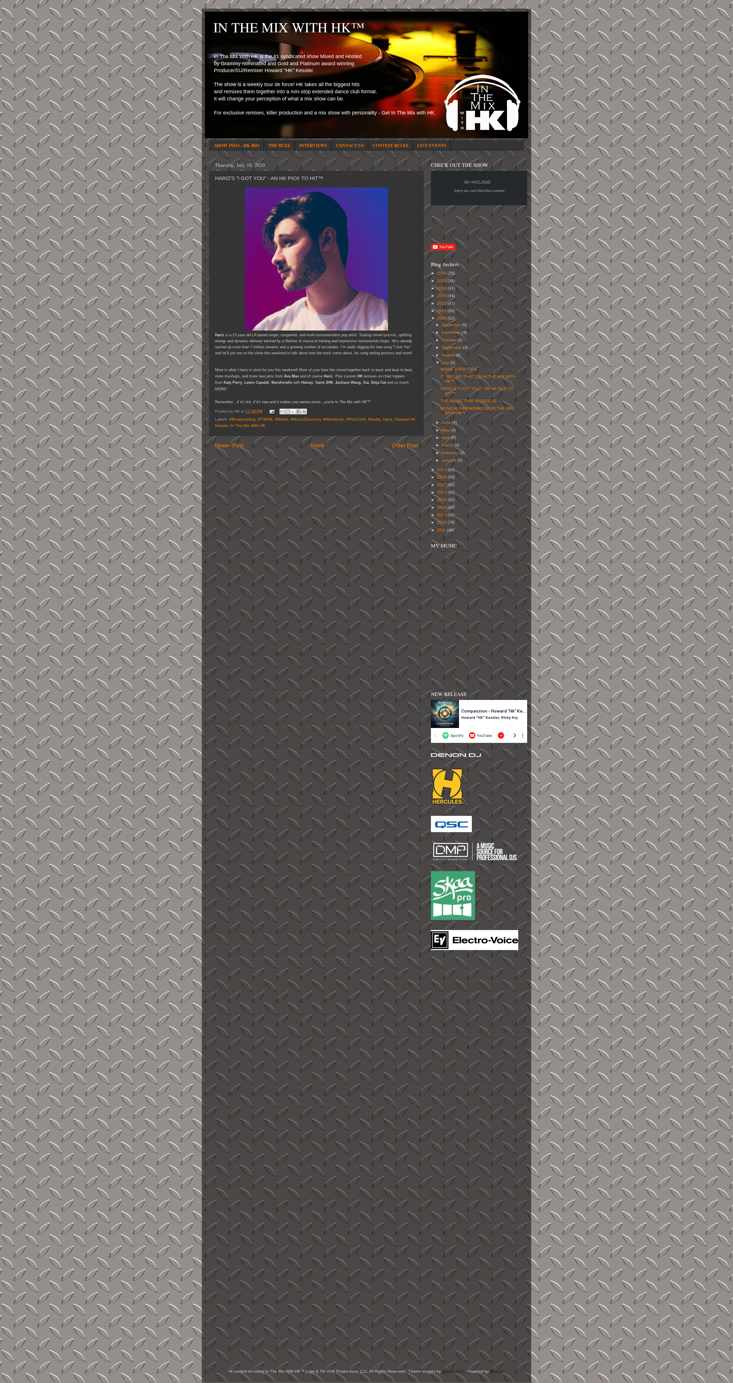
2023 (442, 296)
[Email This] (282, 411)
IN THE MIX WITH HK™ (288, 27)
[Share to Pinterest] (304, 411)
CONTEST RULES (390, 145)
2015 (442, 500)
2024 (442, 288)
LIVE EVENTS (431, 145)
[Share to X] (293, 411)
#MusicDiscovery (306, 419)
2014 (442, 507)
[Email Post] (272, 411)
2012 (442, 522)
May (446, 430)
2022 (442, 303)
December (452, 325)
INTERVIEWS (313, 145)
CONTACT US (350, 145)
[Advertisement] (454, 1046)
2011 (442, 530)
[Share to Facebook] (299, 411)
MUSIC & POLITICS (459, 369)
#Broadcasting (242, 419)
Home (317, 445)
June (447, 422)
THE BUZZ (279, 145)
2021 (442, 311)
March (448, 445)
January (450, 460)
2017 (442, 485)
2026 (442, 273)
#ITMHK (265, 419)
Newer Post (229, 445)
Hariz (388, 419)
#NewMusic (333, 419)
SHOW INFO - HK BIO (236, 145)
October (450, 340)
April (446, 438)
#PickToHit (356, 419)
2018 (442, 477)
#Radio (374, 419)
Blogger (497, 1371)
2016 (442, 492)
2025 (442, 281)
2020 (442, 318)
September (452, 347)
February (451, 453)
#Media (281, 419)
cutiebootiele (453, 1371)
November (452, 332)
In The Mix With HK (247, 426)
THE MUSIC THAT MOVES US (468, 401)
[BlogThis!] (288, 411)
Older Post (405, 445)
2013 (442, 515)
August (449, 355)
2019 (442, 470)
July (446, 363)
